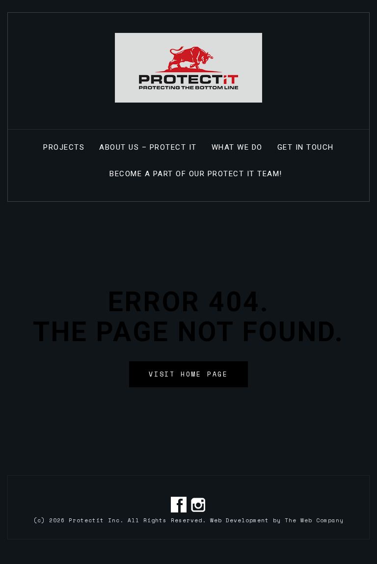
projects (63, 147)
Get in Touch (305, 147)
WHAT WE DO (237, 147)
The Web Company (314, 520)
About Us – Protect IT (148, 147)
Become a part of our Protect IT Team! (195, 173)
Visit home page (188, 374)
